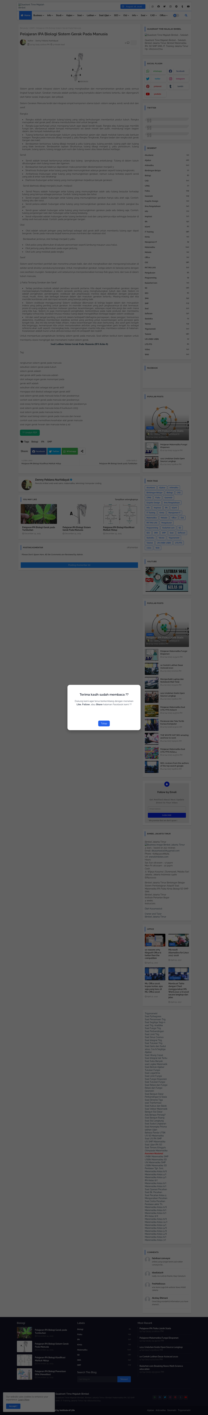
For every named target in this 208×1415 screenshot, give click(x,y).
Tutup (104, 723)
